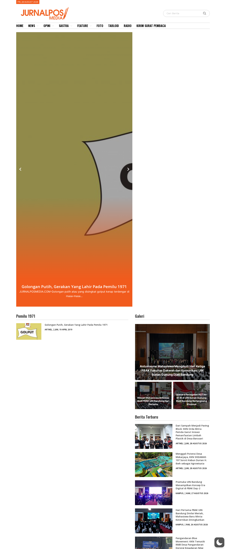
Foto (100, 26)
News (31, 26)
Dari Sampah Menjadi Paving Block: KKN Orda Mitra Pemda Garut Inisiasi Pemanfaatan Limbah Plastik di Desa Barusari (192, 432)
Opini (47, 26)
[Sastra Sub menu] (71, 26)
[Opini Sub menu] (53, 26)
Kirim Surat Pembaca (151, 26)
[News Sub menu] (38, 26)
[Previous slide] (20, 169)
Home (19, 26)
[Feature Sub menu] (91, 26)
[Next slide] (128, 169)
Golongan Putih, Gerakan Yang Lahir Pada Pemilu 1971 (76, 324)
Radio (128, 26)
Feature (82, 26)
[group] (74, 169)
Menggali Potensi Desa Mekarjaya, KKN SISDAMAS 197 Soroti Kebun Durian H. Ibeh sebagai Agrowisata (191, 458)
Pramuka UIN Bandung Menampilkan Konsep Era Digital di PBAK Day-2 (190, 485)
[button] (219, 542)
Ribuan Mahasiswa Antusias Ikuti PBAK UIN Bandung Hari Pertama (153, 401)
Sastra (64, 26)
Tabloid (113, 26)
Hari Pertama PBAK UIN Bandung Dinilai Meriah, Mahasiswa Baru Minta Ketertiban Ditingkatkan (190, 514)
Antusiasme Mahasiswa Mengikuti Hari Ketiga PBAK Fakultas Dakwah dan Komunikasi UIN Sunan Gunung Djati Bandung (172, 370)
